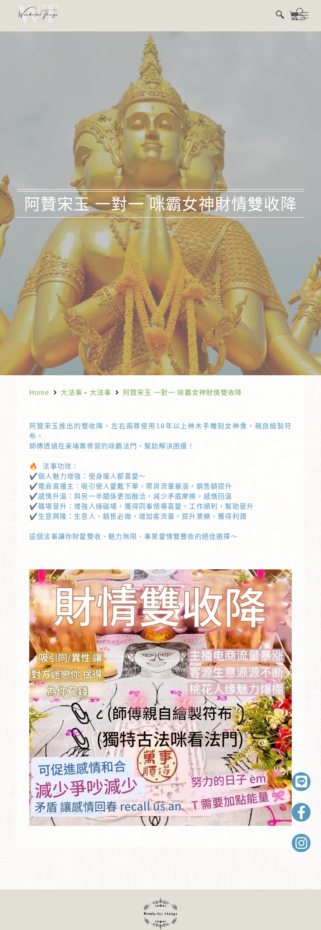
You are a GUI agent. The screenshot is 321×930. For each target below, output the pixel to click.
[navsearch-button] (280, 15)
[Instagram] (301, 843)
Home (39, 392)
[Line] (301, 781)
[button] (40, 702)
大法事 (71, 392)
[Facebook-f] (301, 812)
